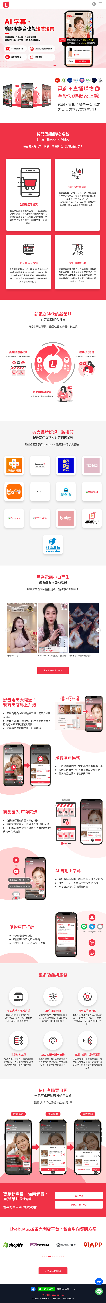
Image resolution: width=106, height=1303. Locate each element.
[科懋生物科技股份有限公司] (53, 546)
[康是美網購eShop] (14, 467)
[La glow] (66, 519)
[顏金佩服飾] (92, 493)
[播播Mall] (92, 519)
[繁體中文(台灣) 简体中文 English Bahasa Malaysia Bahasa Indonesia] (65, 1289)
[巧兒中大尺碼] (40, 519)
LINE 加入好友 (47, 1289)
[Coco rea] (14, 519)
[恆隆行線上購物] (40, 467)
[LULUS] (40, 493)
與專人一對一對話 (79, 1205)
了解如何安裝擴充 (53, 1271)
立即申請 (79, 1195)
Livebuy (6, 5)
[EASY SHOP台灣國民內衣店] (14, 493)
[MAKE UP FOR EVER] (66, 467)
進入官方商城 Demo (53, 670)
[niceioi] (92, 467)
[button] (51, 65)
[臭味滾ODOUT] (66, 493)
